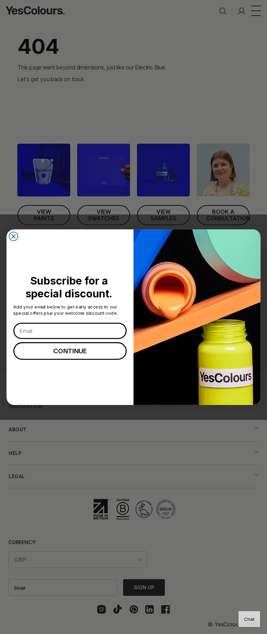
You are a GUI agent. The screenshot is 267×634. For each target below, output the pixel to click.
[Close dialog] (13, 236)
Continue (70, 351)
